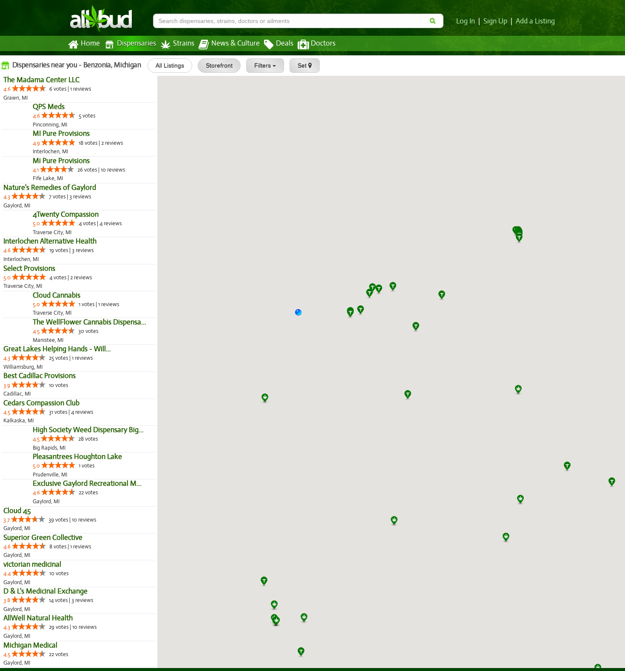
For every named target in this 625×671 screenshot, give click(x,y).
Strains (183, 43)
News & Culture (235, 43)
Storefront (219, 65)
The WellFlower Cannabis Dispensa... (60, 431)
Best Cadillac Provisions (39, 485)
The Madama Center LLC (41, 79)
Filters (263, 65)
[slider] (29, 88)
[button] (301, 315)
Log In (465, 21)
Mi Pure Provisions (31, 215)
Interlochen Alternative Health (50, 314)
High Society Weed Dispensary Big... (58, 557)
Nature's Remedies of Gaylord (49, 242)
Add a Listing (535, 21)
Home (90, 43)
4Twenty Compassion (36, 287)
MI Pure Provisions (31, 170)
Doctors (323, 43)
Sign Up (495, 21)
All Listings (170, 65)
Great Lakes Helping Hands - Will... (57, 458)
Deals (284, 43)
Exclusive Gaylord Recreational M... (57, 647)
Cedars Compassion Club (41, 512)
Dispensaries (136, 43)
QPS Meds (19, 124)
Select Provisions (29, 341)
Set (303, 65)
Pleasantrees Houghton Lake (48, 602)
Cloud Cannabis (27, 386)
